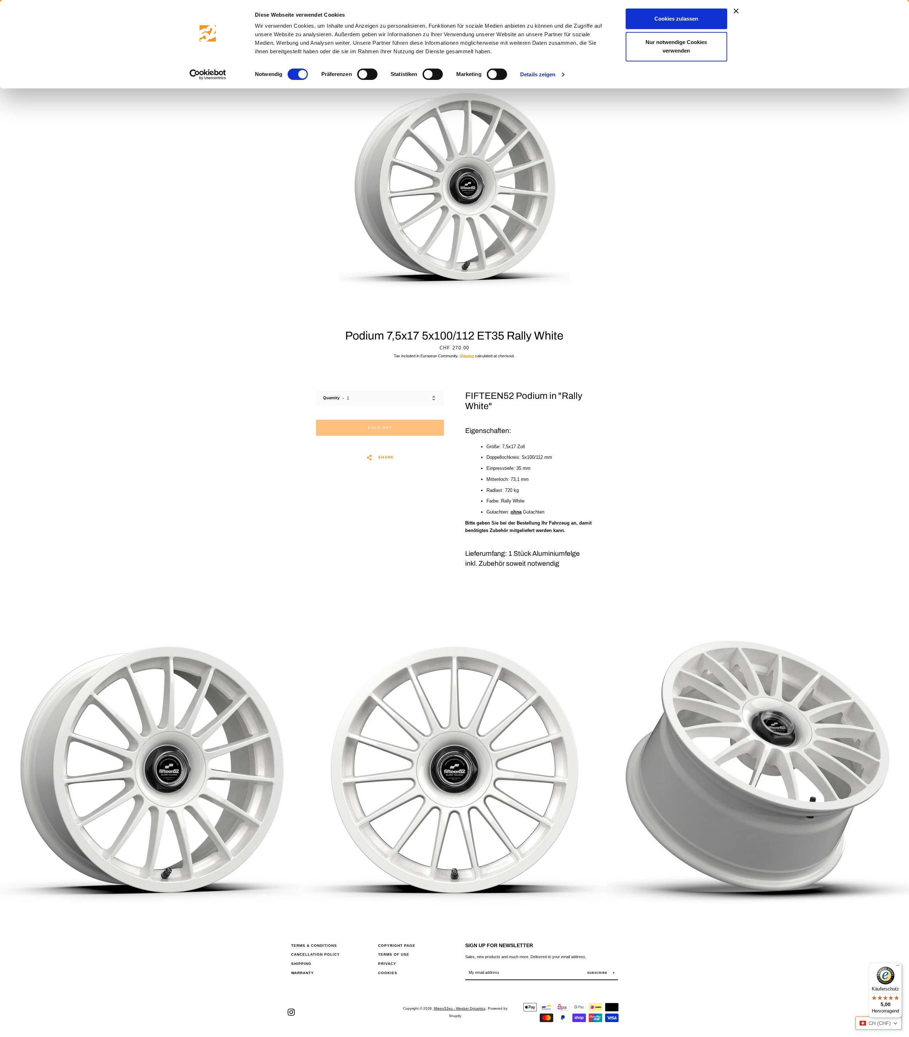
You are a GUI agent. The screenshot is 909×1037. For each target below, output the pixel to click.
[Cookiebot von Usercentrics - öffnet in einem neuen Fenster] (208, 74)
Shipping (466, 356)
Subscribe (597, 972)
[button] (879, 1023)
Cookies (387, 973)
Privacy (387, 964)
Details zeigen (537, 74)
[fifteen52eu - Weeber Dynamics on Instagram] (291, 1012)
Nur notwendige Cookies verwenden (676, 46)
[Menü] (897, 967)
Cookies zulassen (676, 19)
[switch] (367, 74)
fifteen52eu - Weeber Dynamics (459, 1008)
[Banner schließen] (736, 11)
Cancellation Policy (315, 954)
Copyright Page (396, 946)
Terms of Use (393, 954)
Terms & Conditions (314, 946)
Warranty (302, 973)
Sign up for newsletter (499, 945)
